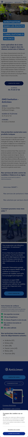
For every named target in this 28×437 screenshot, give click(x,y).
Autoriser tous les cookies (14, 433)
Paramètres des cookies (14, 429)
